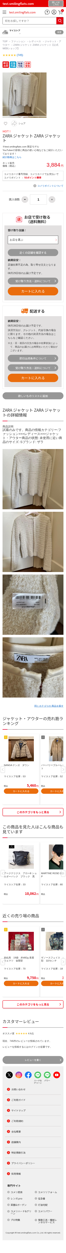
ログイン (33, 1046)
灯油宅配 (43, 1205)
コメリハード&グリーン (21, 1212)
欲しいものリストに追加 (33, 396)
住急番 (41, 1198)
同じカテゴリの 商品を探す (48, 706)
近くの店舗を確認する (33, 253)
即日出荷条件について (33, 358)
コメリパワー (45, 1211)
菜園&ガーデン (19, 1205)
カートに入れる (33, 291)
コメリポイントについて (50, 185)
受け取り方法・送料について (33, 281)
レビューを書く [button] (33, 1060)
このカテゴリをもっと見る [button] (33, 812)
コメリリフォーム (47, 1192)
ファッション (18, 41)
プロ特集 (15, 1220)
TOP (5, 41)
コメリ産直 (17, 1192)
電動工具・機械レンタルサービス (47, 1221)
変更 (59, 32)
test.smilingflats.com (22, 12)
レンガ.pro (16, 1198)
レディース (35, 41)
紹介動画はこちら (12, 157)
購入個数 (14, 199)
